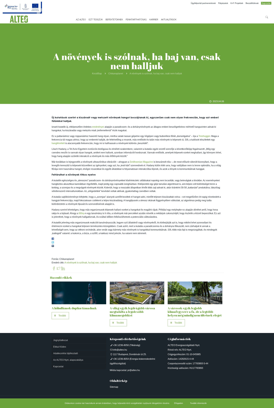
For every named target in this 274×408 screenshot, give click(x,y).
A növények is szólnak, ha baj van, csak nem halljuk (156, 73)
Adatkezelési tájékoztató (65, 353)
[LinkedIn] (63, 269)
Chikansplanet (115, 73)
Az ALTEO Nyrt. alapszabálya (68, 360)
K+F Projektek (236, 3)
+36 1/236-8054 (121, 359)
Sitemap (114, 387)
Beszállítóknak (252, 3)
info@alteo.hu (120, 350)
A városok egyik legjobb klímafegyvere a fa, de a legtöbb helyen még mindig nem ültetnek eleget (195, 311)
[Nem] (270, 403)
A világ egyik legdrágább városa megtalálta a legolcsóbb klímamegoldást (132, 311)
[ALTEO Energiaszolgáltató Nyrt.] (19, 19)
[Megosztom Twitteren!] (53, 242)
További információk (198, 403)
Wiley (81, 213)
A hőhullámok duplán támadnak (74, 308)
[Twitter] (58, 269)
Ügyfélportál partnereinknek (203, 3)
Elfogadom (178, 403)
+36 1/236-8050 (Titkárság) (126, 345)
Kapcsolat (266, 3)
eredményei (98, 127)
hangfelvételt (58, 143)
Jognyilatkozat (60, 340)
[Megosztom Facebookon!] (53, 239)
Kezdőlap (97, 73)
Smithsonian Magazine (141, 162)
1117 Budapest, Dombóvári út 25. (129, 354)
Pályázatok (223, 3)
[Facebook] (54, 269)
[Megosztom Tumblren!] (53, 246)
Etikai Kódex (59, 347)
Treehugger (204, 136)
